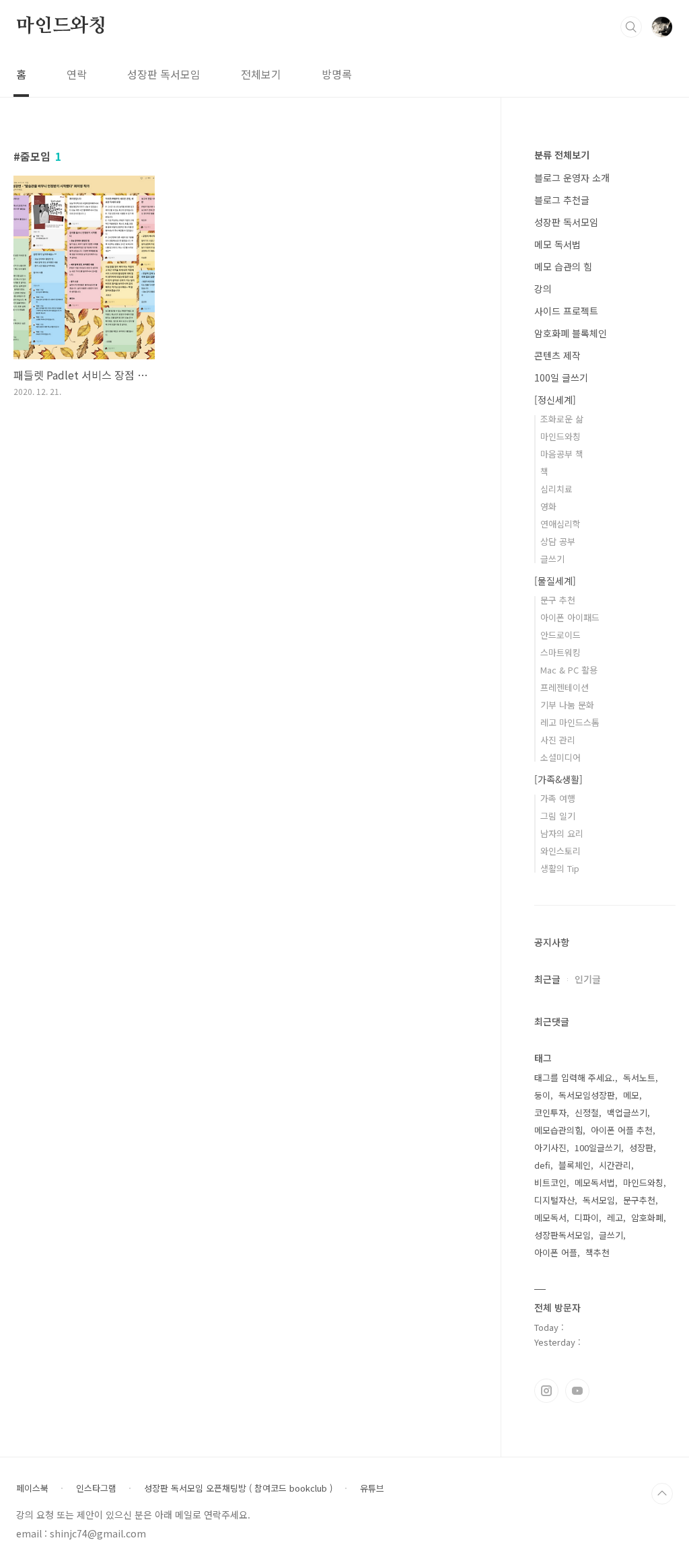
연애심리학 (560, 523)
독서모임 (599, 1200)
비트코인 (550, 1182)
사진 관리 (557, 739)
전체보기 (261, 74)
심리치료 (556, 488)
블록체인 (574, 1165)
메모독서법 (595, 1182)
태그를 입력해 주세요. (574, 1077)
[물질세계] (555, 580)
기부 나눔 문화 (567, 704)
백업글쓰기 (627, 1112)
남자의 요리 (561, 833)
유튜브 (372, 1488)
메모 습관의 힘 (563, 266)
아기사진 (550, 1147)
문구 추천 (557, 599)
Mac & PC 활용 (568, 669)
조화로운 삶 (561, 418)
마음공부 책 (561, 453)
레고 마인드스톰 (570, 722)
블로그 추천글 (561, 200)
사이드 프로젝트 (566, 311)
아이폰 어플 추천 (622, 1130)
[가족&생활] (558, 779)
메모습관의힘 (558, 1130)
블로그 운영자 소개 (572, 177)
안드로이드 (560, 634)
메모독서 (550, 1217)
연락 (77, 74)
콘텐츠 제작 (557, 355)
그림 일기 (557, 815)
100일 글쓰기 (561, 377)
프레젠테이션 (564, 687)
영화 (548, 506)
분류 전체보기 (561, 154)
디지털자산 (554, 1200)
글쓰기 (552, 558)
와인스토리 (560, 850)
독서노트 (639, 1077)
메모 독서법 (557, 244)
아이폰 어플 (555, 1252)
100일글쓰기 (598, 1147)
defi (542, 1165)
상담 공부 (557, 541)
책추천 (597, 1252)
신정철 (587, 1112)
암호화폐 (647, 1217)
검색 (631, 27)
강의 (543, 288)
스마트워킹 (560, 652)
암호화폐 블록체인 (570, 333)
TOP (662, 1493)
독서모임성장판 (586, 1095)
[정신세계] (555, 399)
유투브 (577, 1391)
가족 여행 (557, 798)
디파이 (587, 1217)
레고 (615, 1217)
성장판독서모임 (562, 1235)
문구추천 (639, 1200)
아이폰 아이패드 (570, 617)
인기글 (588, 979)
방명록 (337, 74)
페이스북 (32, 1488)
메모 (631, 1095)
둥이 (542, 1095)
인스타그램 (546, 1391)
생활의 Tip (559, 868)
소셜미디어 (560, 757)
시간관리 (615, 1165)
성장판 (641, 1147)
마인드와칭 (61, 26)
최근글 (547, 979)
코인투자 (550, 1112)
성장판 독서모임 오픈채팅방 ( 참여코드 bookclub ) (238, 1488)
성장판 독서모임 (164, 74)
